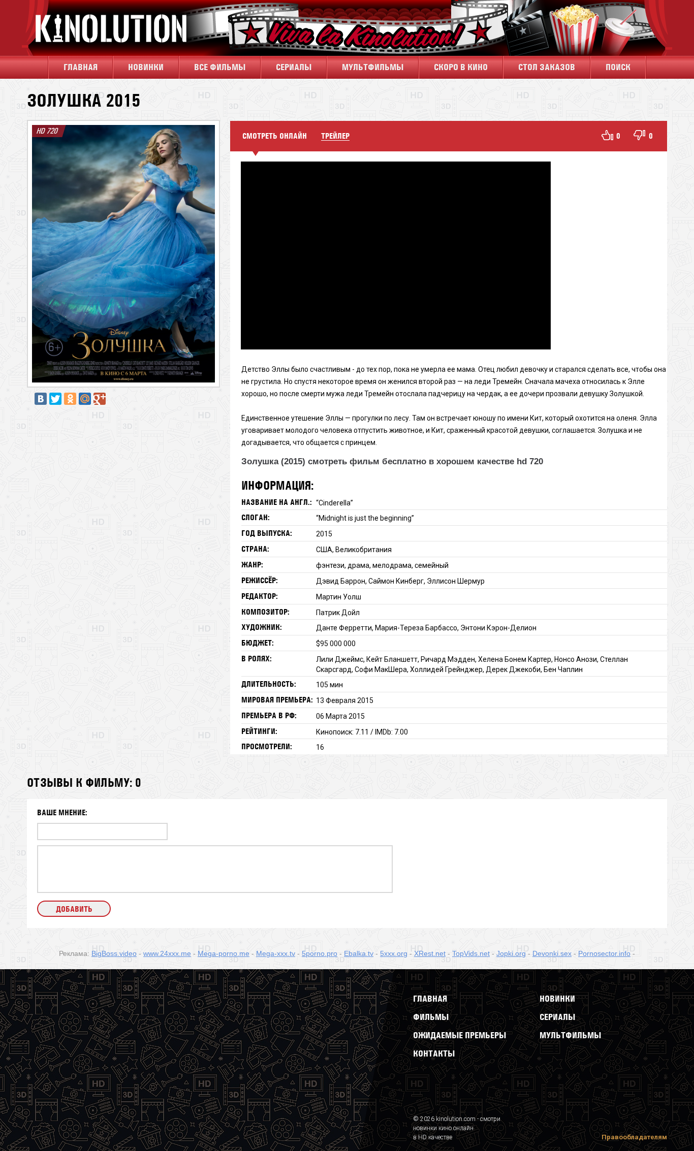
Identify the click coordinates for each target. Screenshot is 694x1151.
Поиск (618, 67)
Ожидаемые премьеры (459, 1035)
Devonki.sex (552, 953)
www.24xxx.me (167, 953)
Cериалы (293, 67)
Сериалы (557, 1016)
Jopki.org (511, 953)
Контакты (434, 1053)
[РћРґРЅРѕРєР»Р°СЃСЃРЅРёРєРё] (70, 399)
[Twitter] (55, 399)
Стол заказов (546, 67)
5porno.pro (319, 953)
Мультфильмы (372, 67)
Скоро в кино (461, 67)
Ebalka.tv (358, 953)
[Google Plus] (99, 399)
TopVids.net (471, 953)
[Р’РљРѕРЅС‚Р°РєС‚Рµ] (41, 399)
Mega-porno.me (223, 953)
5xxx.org (393, 953)
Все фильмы (219, 67)
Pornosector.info (604, 953)
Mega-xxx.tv (275, 953)
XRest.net (430, 953)
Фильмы (431, 1016)
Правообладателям (634, 1137)
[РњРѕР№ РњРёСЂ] (85, 399)
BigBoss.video (114, 953)
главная (81, 67)
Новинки (146, 67)
